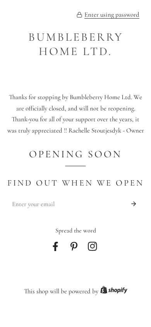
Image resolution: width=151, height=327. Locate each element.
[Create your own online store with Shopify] (113, 291)
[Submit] (134, 203)
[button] (108, 15)
